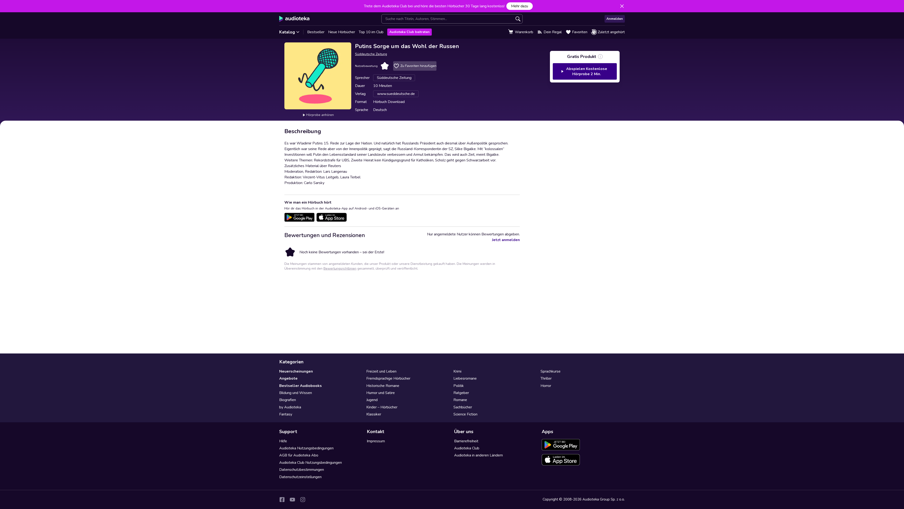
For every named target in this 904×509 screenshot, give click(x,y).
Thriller (546, 378)
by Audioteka (290, 407)
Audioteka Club (466, 448)
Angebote (288, 378)
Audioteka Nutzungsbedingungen (306, 448)
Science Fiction (465, 414)
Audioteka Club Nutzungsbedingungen (310, 462)
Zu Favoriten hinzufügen (418, 66)
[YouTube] (292, 499)
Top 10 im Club (371, 32)
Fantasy (285, 414)
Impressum (376, 441)
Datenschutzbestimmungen (301, 469)
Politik (458, 385)
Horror (546, 385)
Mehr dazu (519, 6)
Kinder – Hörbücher (381, 407)
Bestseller (315, 32)
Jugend (372, 399)
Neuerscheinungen (296, 371)
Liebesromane (465, 378)
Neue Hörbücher (341, 32)
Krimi (457, 371)
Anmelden (614, 18)
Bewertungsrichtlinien (339, 268)
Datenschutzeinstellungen (300, 477)
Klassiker (373, 414)
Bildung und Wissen (295, 392)
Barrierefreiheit (466, 441)
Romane (460, 399)
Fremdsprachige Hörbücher (388, 378)
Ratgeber (461, 392)
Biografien (287, 399)
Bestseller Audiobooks (300, 385)
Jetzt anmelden (506, 239)
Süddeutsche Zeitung (371, 54)
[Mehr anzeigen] (600, 56)
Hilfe (283, 441)
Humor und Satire (380, 392)
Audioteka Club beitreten (409, 32)
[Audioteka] (294, 18)
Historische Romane (382, 385)
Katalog (287, 32)
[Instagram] (303, 499)
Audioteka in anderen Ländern (478, 455)
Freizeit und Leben (381, 371)
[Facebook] (282, 499)
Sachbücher (462, 407)
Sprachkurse (551, 371)
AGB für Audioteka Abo (298, 455)
